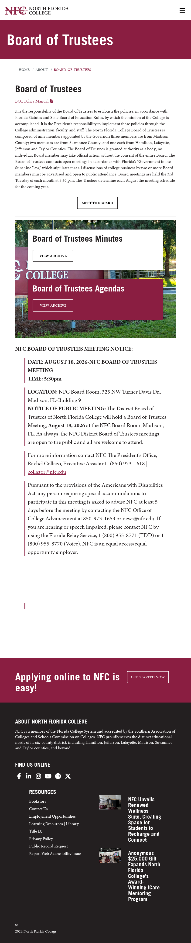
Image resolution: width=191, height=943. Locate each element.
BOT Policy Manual (32, 101)
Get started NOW (148, 677)
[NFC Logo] (37, 11)
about (41, 69)
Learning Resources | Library (54, 823)
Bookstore (38, 801)
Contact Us (38, 809)
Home (24, 69)
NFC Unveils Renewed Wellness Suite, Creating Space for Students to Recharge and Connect (144, 819)
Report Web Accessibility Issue (55, 853)
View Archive (53, 255)
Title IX (35, 831)
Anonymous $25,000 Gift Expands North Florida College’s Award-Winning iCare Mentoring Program (144, 876)
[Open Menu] (182, 10)
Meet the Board (97, 203)
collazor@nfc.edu (47, 472)
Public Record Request (48, 846)
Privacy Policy (41, 838)
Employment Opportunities (52, 816)
